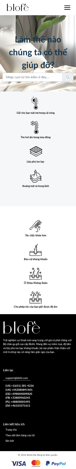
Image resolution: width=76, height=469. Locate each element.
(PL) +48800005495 (17, 402)
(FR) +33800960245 (17, 398)
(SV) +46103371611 (17, 406)
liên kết (9, 441)
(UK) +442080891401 (19, 390)
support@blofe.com (16, 378)
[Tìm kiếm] (68, 77)
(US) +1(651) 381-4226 (19, 386)
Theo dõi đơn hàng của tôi (20, 435)
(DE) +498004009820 (18, 394)
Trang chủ (11, 430)
